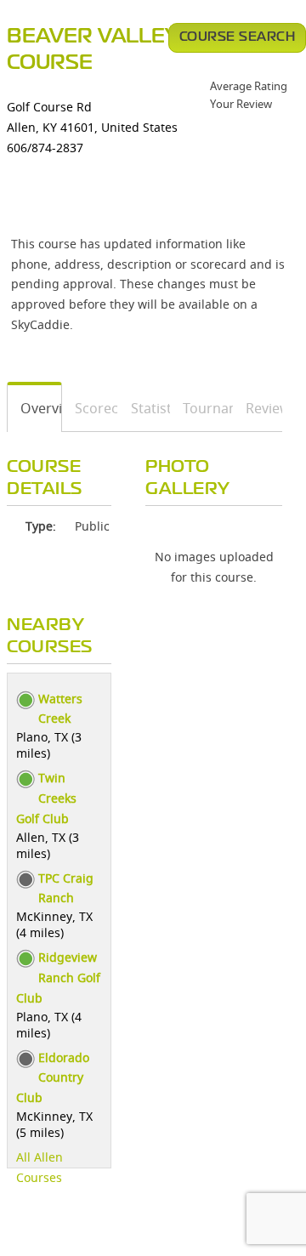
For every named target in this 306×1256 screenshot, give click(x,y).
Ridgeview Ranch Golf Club (58, 977)
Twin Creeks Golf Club (46, 798)
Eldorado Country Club (52, 1077)
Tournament (202, 408)
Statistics (144, 408)
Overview (34, 408)
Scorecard (90, 408)
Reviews (258, 408)
